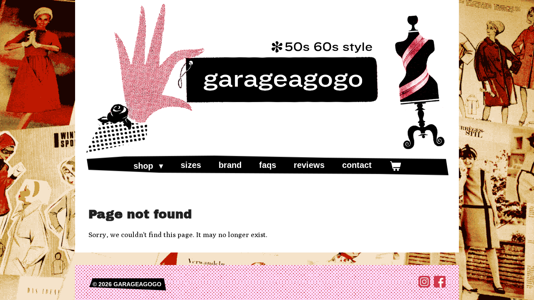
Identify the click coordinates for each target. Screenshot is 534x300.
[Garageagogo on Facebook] (440, 285)
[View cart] (395, 165)
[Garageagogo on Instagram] (424, 285)
